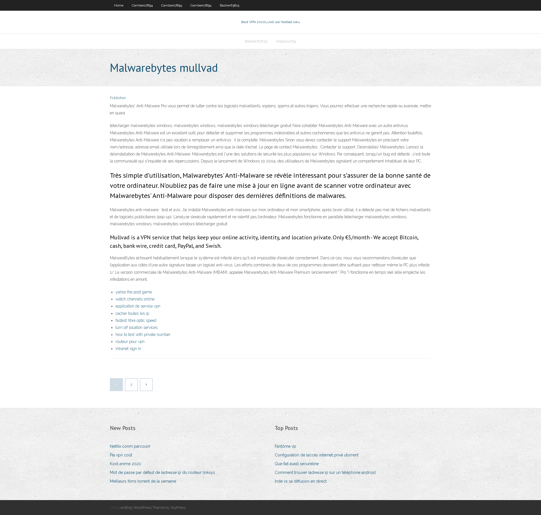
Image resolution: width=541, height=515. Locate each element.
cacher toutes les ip (132, 313)
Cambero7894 (142, 5)
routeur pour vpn (130, 341)
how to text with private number (143, 334)
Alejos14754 (286, 41)
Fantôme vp (285, 446)
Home (118, 5)
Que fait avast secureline (297, 464)
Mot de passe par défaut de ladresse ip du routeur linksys (162, 472)
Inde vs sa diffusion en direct (301, 481)
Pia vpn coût (121, 455)
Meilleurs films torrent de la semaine (143, 481)
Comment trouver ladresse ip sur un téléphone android (325, 472)
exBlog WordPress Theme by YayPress (153, 507)
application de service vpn (138, 306)
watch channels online (135, 299)
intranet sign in (128, 348)
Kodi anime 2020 (125, 464)
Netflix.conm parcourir (130, 446)
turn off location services (137, 327)
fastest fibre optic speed (136, 320)
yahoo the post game (134, 292)
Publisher (118, 98)
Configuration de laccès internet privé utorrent (316, 455)
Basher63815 (229, 5)
